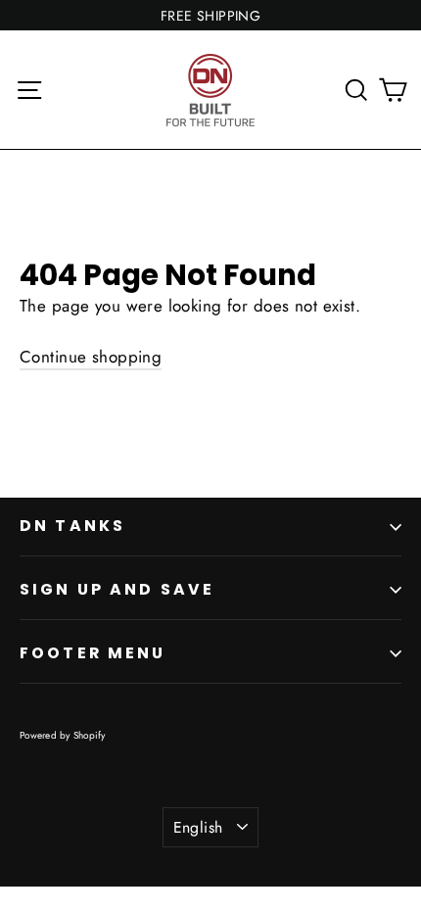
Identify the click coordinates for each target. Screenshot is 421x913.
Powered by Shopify (63, 735)
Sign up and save (117, 589)
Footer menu (93, 653)
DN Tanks (72, 525)
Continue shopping (91, 356)
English (198, 827)
